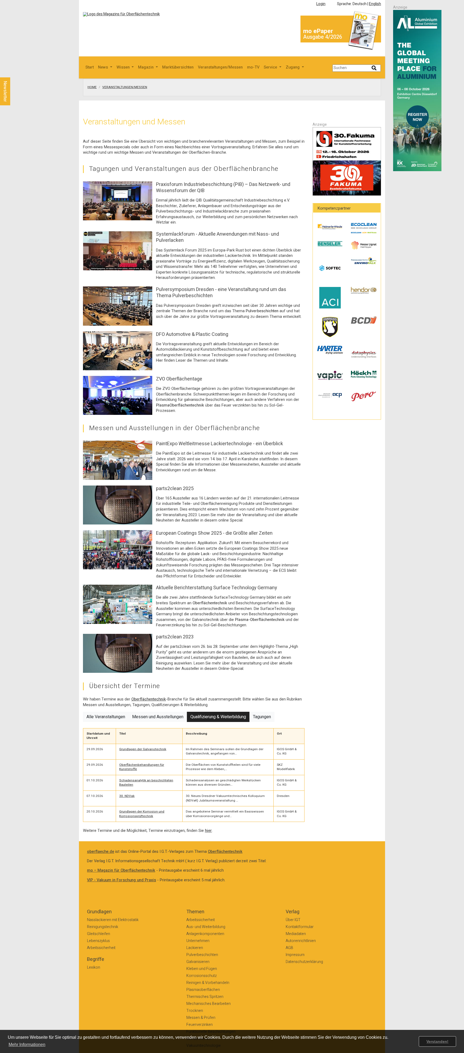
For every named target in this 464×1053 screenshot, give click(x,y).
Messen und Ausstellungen (157, 717)
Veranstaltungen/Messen (220, 67)
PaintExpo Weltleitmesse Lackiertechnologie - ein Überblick (219, 443)
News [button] (103, 67)
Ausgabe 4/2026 (322, 37)
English (375, 4)
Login (320, 4)
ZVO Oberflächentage (179, 379)
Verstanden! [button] (437, 1041)
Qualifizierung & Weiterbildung (218, 717)
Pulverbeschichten (262, 311)
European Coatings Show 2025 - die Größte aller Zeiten (214, 533)
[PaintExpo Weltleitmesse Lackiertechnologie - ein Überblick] (117, 460)
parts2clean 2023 (175, 637)
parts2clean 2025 (175, 488)
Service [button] (271, 67)
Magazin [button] (146, 67)
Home (92, 87)
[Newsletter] (14, 72)
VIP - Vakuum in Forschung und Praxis (121, 880)
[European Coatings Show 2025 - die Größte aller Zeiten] (117, 549)
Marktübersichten (178, 67)
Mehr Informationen (27, 1044)
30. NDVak (127, 796)
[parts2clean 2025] (117, 505)
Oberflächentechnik (186, 405)
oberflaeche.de (100, 851)
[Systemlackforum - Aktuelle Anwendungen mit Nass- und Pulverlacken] (117, 250)
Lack (205, 554)
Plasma (162, 405)
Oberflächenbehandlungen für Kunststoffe (141, 767)
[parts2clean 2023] (117, 653)
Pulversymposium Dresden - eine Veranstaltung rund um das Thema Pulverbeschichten (221, 292)
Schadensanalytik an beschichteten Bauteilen (146, 782)
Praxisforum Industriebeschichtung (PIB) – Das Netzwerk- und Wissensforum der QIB (223, 187)
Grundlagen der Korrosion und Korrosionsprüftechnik (141, 813)
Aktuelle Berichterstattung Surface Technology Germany (216, 587)
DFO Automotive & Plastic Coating (192, 334)
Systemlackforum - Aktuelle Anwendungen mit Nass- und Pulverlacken (217, 237)
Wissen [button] (124, 67)
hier (208, 830)
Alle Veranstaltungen (105, 717)
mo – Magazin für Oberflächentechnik (121, 870)
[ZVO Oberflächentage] (117, 395)
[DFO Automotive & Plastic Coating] (117, 350)
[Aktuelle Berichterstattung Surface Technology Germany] (117, 604)
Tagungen (262, 717)
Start (89, 67)
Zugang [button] (293, 67)
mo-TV (253, 67)
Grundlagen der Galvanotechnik (142, 749)
